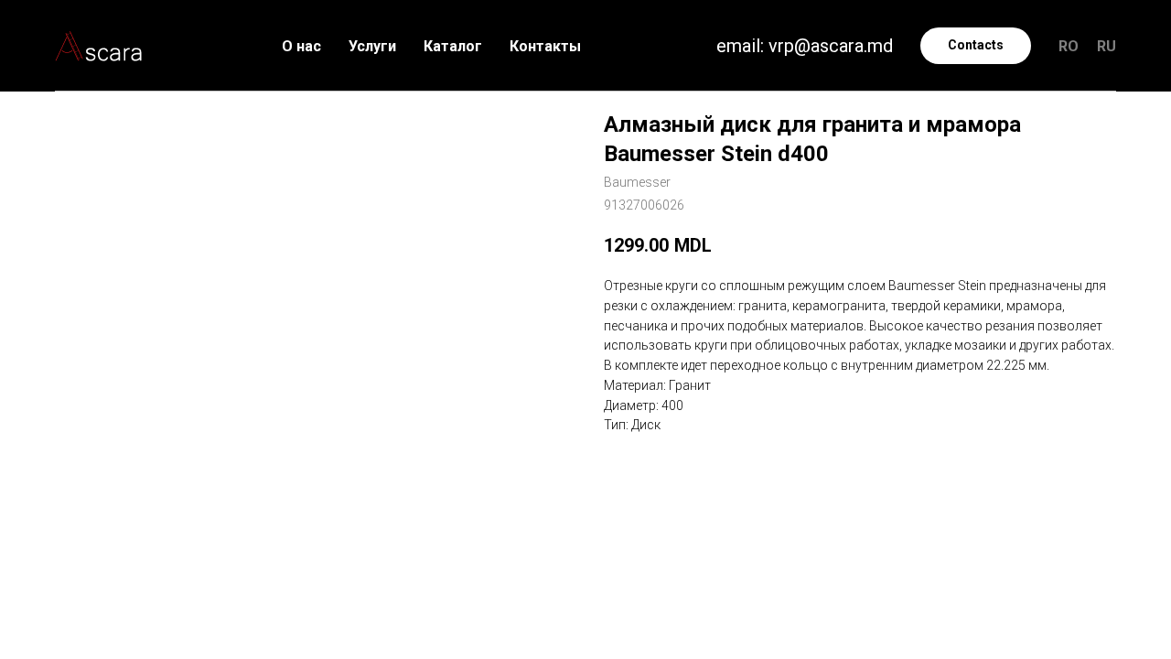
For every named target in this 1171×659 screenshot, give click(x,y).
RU (1106, 46)
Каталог (453, 46)
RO (1068, 46)
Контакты (545, 46)
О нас (301, 46)
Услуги (372, 46)
